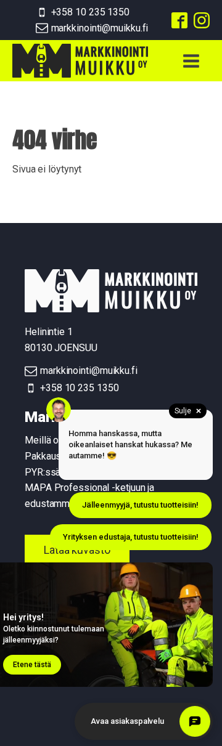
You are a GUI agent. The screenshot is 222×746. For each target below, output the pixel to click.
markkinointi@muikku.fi (100, 28)
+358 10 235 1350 (90, 12)
